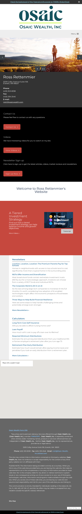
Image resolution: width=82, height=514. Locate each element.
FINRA (33, 436)
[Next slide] (79, 57)
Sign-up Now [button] (12, 174)
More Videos (14, 233)
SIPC (38, 436)
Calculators (18, 318)
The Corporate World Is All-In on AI (27, 286)
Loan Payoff (17, 329)
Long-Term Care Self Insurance (25, 323)
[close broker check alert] (79, 2)
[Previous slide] (2, 57)
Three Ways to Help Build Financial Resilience (32, 300)
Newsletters (18, 259)
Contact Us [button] (11, 127)
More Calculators (20, 356)
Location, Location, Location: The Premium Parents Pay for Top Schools (40, 265)
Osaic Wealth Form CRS (18, 430)
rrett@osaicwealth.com (13, 102)
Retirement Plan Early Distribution (27, 345)
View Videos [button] (11, 150)
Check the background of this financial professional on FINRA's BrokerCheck (39, 2)
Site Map (12, 501)
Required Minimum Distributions (26, 336)
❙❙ (43, 69)
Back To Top (73, 508)
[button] (75, 34)
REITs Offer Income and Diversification (29, 275)
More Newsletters (20, 310)
